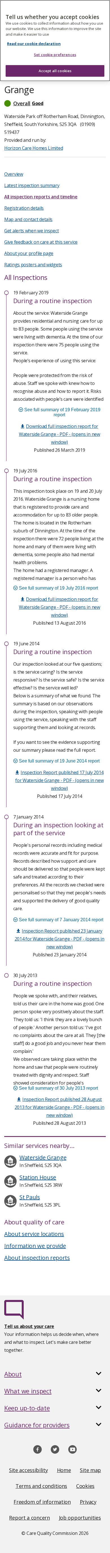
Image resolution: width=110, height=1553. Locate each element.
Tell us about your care (29, 1326)
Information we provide (35, 1246)
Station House (37, 1177)
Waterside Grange (42, 1157)
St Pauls (29, 1197)
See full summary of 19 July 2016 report (58, 588)
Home (64, 1470)
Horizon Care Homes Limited (33, 148)
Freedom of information (42, 1501)
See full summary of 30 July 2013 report (58, 1088)
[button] (55, 103)
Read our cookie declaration (34, 43)
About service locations (34, 1234)
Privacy (88, 1501)
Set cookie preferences (55, 54)
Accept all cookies (55, 70)
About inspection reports (37, 1257)
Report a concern (29, 1517)
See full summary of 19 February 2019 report (61, 412)
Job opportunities (80, 1517)
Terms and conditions (41, 1486)
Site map (90, 1470)
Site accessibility (28, 1470)
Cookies (85, 1486)
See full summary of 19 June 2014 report (59, 761)
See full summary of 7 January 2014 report (60, 919)
